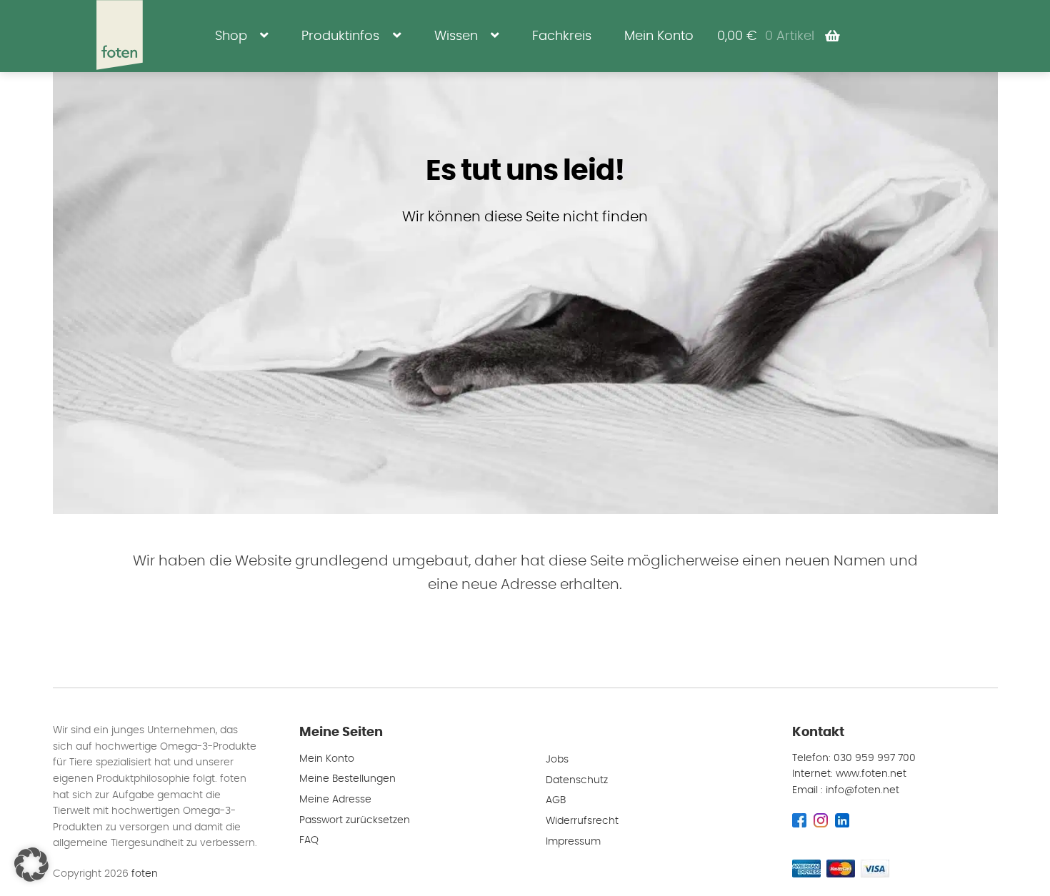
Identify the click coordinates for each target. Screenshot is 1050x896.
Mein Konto (659, 36)
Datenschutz (577, 780)
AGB (556, 800)
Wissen (456, 36)
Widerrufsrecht (582, 821)
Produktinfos (340, 36)
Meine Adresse (335, 800)
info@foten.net (862, 790)
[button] (31, 864)
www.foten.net (871, 774)
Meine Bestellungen (347, 779)
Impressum (573, 842)
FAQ (309, 840)
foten (144, 874)
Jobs (557, 760)
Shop (231, 36)
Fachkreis (561, 36)
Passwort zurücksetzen (354, 820)
